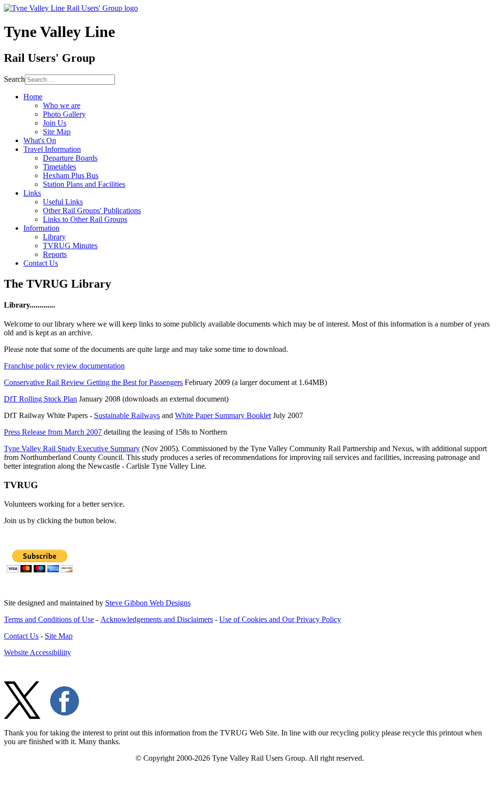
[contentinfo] (249, 689)
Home (32, 96)
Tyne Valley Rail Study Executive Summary (72, 448)
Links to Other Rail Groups (85, 219)
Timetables (59, 167)
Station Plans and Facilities (84, 184)
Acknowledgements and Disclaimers (156, 619)
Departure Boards (70, 158)
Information (41, 228)
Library (54, 237)
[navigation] (249, 180)
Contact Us (40, 263)
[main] (249, 374)
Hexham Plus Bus (70, 175)
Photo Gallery (64, 114)
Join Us (54, 123)
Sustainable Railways (127, 415)
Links (32, 193)
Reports (55, 254)
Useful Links (63, 202)
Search (14, 79)
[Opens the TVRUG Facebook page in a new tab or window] (64, 716)
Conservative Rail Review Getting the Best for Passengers (93, 382)
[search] (249, 79)
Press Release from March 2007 (53, 432)
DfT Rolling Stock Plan (40, 399)
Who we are (61, 105)
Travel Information (52, 149)
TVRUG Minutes (70, 245)
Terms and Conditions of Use (49, 619)
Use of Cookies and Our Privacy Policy (280, 619)
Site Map (57, 132)
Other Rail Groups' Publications (92, 210)
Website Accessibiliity (37, 652)
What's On (39, 140)
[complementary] (249, 535)
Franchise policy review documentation (64, 366)
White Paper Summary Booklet (223, 415)
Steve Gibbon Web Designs (148, 603)
